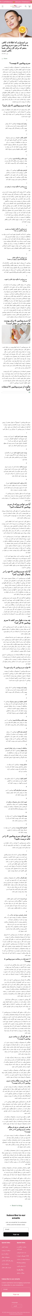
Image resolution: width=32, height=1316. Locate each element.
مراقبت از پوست (6, 1250)
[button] (2, 6)
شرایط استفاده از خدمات (23, 1259)
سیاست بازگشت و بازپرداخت (21, 1248)
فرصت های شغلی (6, 1267)
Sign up (16, 1234)
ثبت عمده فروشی (21, 1252)
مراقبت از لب (5, 1264)
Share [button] (5, 58)
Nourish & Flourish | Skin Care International (18, 1312)
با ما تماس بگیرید (21, 1266)
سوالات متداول (20, 1273)
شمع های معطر (6, 1257)
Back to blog (17, 1205)
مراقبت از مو (5, 1254)
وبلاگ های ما (20, 1269)
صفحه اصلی (5, 1247)
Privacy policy (21, 1263)
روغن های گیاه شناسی (7, 1260)
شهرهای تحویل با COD (23, 1256)
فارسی (15, 1306)
